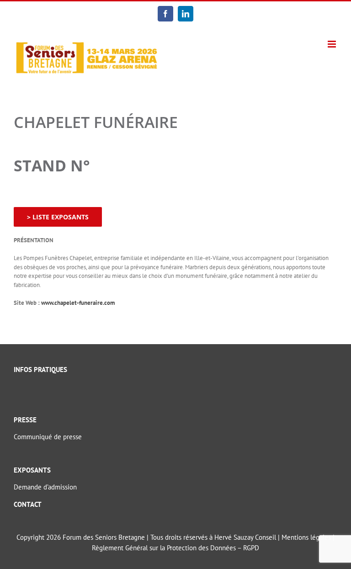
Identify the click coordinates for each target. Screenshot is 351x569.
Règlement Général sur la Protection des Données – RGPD (175, 547)
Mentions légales (306, 537)
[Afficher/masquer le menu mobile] (332, 44)
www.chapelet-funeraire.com (78, 303)
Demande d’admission (45, 487)
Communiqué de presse (48, 436)
